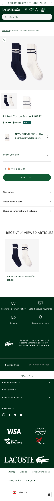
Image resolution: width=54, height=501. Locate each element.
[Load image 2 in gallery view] (27, 101)
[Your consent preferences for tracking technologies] (48, 494)
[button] (2, 3)
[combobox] (27, 17)
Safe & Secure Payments (40, 309)
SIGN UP (26, 376)
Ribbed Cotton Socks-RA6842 (21, 276)
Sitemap (11, 472)
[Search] (4, 17)
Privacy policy (14, 480)
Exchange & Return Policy (13, 309)
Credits (23, 472)
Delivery (13, 323)
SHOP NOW (39, 3)
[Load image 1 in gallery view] (9, 101)
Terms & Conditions (40, 472)
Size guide (30, 480)
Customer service (40, 323)
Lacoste (6, 30)
